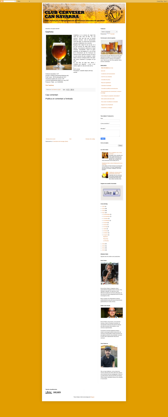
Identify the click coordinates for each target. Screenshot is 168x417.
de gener (105, 235)
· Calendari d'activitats (106, 85)
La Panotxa (106, 240)
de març (105, 230)
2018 (103, 210)
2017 (103, 212)
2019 (103, 208)
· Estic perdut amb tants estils (107, 98)
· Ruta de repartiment (106, 82)
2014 (103, 248)
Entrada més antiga (90, 139)
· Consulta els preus (105, 79)
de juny (105, 224)
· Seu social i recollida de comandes (109, 101)
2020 (103, 206)
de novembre (106, 216)
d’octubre (105, 218)
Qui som (103, 70)
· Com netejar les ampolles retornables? (110, 96)
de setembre (106, 220)
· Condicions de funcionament (108, 73)
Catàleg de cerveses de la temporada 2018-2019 (115, 173)
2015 (103, 246)
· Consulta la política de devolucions (109, 88)
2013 (103, 250)
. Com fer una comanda (106, 76)
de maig (105, 226)
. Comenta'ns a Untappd (106, 107)
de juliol (105, 222)
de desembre (106, 214)
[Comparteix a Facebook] (71, 90)
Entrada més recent (50, 139)
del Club (107, 68)
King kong (105, 238)
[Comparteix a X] (70, 90)
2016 (103, 243)
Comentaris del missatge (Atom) (60, 141)
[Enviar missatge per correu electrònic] (64, 89)
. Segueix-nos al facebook (107, 104)
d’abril (105, 228)
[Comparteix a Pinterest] (73, 90)
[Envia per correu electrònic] (66, 90)
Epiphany (105, 236)
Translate (112, 34)
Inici (70, 139)
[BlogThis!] (68, 90)
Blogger (92, 397)
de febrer (105, 232)
